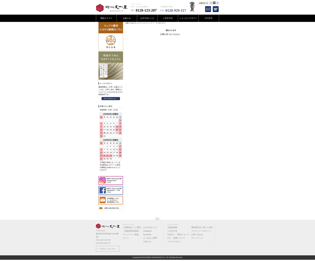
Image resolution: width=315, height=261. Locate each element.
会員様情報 (172, 227)
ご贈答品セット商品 (132, 227)
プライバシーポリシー (201, 231)
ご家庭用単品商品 (131, 231)
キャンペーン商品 (131, 234)
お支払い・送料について (178, 234)
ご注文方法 (168, 18)
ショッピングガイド (188, 18)
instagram (147, 231)
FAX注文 (209, 18)
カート (126, 238)
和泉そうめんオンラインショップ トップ (139, 23)
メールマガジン (174, 241)
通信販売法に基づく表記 (202, 227)
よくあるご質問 (150, 238)
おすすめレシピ (147, 18)
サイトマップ (197, 238)
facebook (147, 234)
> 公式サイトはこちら (106, 249)
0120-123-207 (146, 10)
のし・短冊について (176, 238)
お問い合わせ (197, 234)
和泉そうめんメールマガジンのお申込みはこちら (111, 98)
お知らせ (127, 18)
